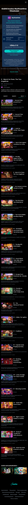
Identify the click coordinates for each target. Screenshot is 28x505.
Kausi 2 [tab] (14, 96)
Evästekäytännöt (9, 496)
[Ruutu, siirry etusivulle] (14, 484)
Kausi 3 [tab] (5, 96)
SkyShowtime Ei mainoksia (9, 38)
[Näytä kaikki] (14, 470)
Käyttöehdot (4, 490)
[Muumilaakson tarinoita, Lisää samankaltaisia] (7, 471)
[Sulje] (25, 2)
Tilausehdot (12, 490)
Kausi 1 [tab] (22, 96)
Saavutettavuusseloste (8, 492)
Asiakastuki (6, 494)
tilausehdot (10, 59)
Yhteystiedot (22, 494)
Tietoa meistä (14, 498)
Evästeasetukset (19, 496)
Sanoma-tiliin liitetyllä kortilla (17, 60)
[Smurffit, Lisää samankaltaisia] (20, 471)
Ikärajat (18, 492)
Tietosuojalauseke (22, 490)
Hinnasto (23, 492)
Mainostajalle (13, 494)
